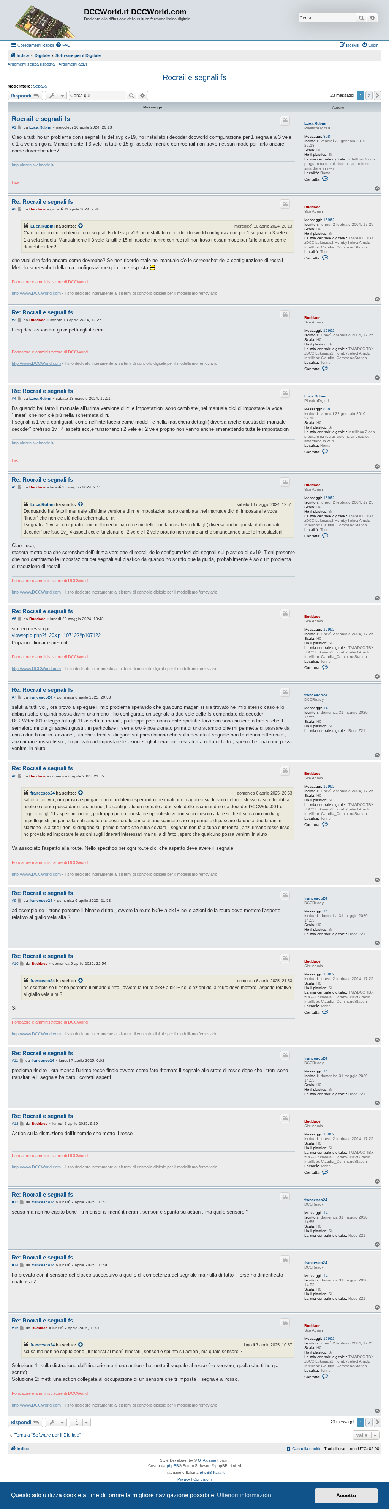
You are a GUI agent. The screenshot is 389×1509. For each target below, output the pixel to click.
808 (326, 136)
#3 (14, 320)
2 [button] (369, 95)
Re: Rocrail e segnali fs (42, 201)
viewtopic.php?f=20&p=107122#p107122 (56, 635)
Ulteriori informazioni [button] (245, 1495)
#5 (14, 487)
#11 (15, 1060)
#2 (14, 209)
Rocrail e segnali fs (194, 77)
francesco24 (315, 695)
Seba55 (40, 86)
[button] (377, 95)
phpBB (173, 1465)
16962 (329, 220)
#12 (15, 1123)
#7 (14, 697)
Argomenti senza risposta (31, 64)
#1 (14, 127)
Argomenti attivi (73, 64)
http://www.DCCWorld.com (36, 293)
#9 (14, 900)
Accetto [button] (346, 1495)
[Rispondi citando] (285, 120)
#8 (14, 776)
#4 (14, 398)
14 (325, 708)
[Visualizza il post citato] (80, 226)
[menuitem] (63, 45)
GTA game (207, 1460)
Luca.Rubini (315, 123)
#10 (15, 963)
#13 (15, 1202)
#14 (15, 1265)
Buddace (312, 207)
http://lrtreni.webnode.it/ (33, 165)
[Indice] (46, 20)
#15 (15, 1328)
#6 (14, 619)
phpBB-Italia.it (212, 1472)
